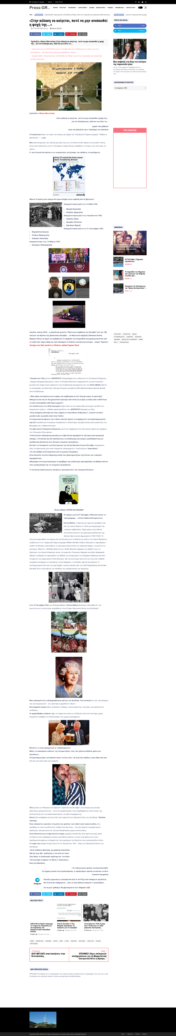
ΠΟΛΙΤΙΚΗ (62, 7)
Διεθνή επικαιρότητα (142, 14)
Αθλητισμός (117, 334)
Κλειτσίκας (74, 941)
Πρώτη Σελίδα (57, 28)
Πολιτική (98, 941)
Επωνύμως (48, 941)
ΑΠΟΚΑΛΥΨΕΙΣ (100, 7)
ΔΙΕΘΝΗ (91, 7)
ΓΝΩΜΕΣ (110, 7)
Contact (144, 1034)
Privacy (137, 1034)
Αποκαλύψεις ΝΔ (124, 342)
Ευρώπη (55, 941)
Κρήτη (116, 342)
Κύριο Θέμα (82, 941)
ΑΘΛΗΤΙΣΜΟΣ (82, 7)
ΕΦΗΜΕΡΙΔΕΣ (119, 7)
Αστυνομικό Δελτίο (119, 336)
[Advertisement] (130, 109)
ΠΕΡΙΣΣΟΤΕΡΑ (130, 7)
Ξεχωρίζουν (90, 941)
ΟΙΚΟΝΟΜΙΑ (72, 7)
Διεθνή (32, 941)
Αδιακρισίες (130, 336)
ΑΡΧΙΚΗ (55, 7)
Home (123, 1034)
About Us (130, 1034)
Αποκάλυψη (138, 336)
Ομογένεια (117, 339)
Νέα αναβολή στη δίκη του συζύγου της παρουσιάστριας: (129, 62)
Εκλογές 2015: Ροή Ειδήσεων (129, 339)
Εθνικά (141, 339)
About (50, 2)
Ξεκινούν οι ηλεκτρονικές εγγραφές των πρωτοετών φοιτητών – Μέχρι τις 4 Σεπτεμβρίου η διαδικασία (98, 14)
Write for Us (59, 2)
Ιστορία (67, 941)
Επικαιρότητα (39, 941)
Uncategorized (59, 14)
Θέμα (61, 941)
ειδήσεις (134, 334)
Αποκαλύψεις (126, 334)
